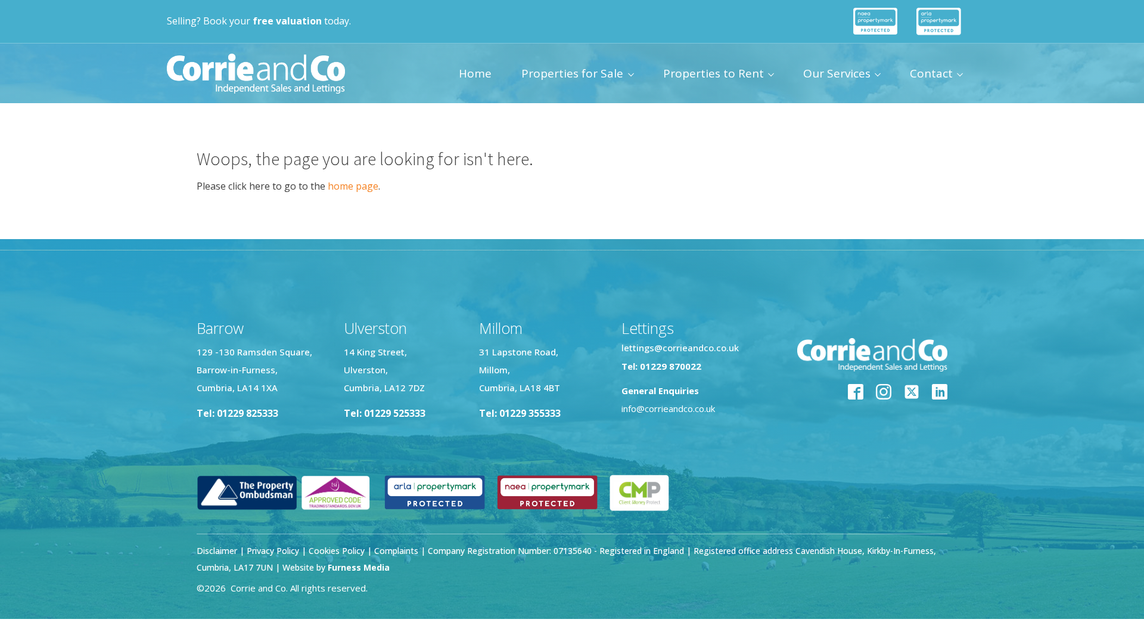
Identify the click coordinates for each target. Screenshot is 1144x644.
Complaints (397, 550)
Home (475, 73)
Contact (931, 73)
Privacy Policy (273, 550)
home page (353, 186)
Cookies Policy (337, 550)
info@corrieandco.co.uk (668, 408)
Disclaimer (217, 550)
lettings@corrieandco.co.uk (680, 348)
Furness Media (359, 567)
